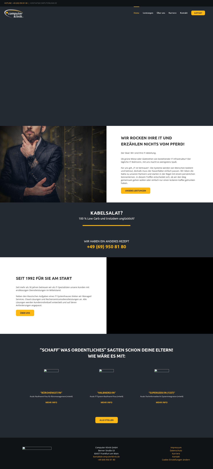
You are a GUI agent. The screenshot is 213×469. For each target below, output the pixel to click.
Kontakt (176, 456)
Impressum (176, 447)
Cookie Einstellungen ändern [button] (176, 459)
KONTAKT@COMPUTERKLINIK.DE (43, 3)
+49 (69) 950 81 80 (106, 459)
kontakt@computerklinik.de (106, 456)
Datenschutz (176, 450)
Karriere (176, 453)
